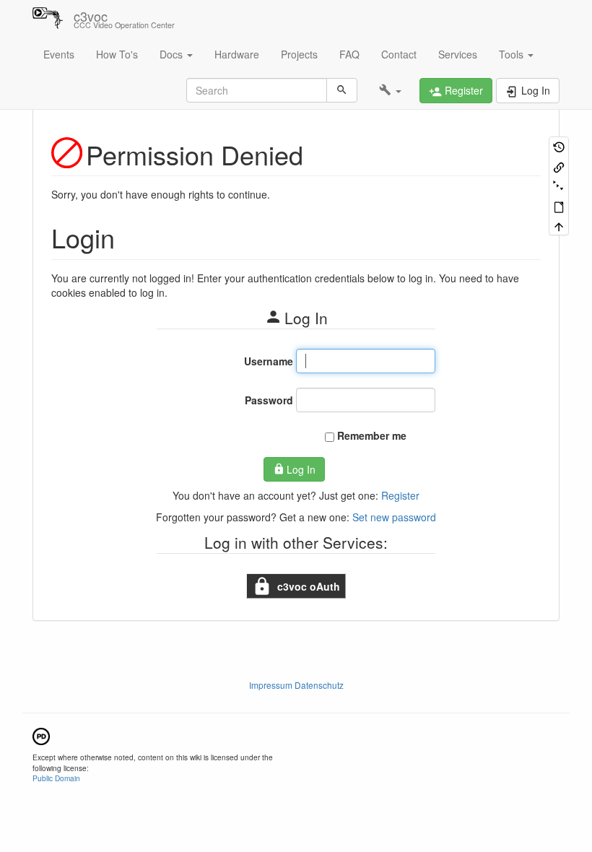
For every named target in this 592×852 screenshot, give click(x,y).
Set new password (394, 517)
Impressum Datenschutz (296, 685)
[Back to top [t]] (558, 226)
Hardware (236, 54)
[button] (390, 90)
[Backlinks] (558, 166)
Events (58, 54)
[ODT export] (558, 205)
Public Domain (56, 778)
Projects (299, 54)
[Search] (341, 90)
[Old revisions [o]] (558, 146)
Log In (301, 469)
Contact (399, 54)
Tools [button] (512, 54)
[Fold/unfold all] (558, 186)
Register (400, 495)
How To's (117, 54)
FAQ (349, 54)
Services (457, 54)
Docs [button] (173, 54)
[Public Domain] (41, 735)
